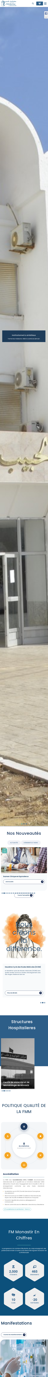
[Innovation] (7, 1155)
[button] (21, 824)
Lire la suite (9, 882)
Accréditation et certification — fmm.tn (18, 1209)
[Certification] (40, 1136)
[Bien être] (40, 1155)
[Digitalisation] (24, 1164)
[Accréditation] (24, 1126)
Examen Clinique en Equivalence (15, 876)
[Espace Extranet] (39, 3)
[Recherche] (7, 1136)
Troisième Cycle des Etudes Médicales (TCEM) (23, 967)
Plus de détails (12, 993)
